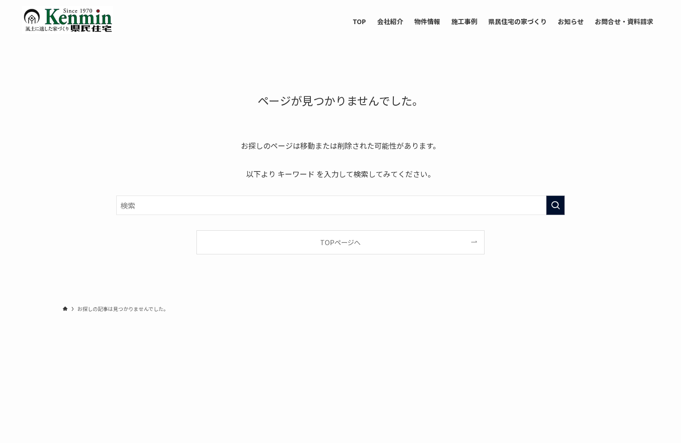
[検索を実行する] (555, 205)
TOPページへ (340, 242)
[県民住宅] (67, 20)
